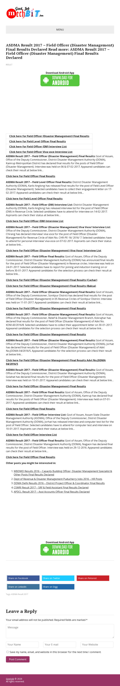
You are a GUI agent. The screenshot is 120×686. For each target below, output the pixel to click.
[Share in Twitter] (40, 571)
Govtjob (10, 678)
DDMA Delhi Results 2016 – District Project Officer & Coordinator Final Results (59, 483)
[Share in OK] (25, 571)
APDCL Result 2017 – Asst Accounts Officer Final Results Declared (52, 491)
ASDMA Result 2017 (19, 594)
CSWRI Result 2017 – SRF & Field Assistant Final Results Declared (51, 487)
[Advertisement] (60, 111)
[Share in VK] (17, 571)
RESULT (9, 64)
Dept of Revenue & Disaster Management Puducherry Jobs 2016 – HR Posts (58, 479)
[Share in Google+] (32, 571)
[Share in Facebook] (9, 571)
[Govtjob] (60, 13)
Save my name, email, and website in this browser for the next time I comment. (55, 652)
